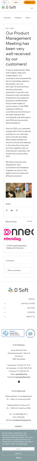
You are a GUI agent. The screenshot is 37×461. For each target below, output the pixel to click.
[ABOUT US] (4, 316)
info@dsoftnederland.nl (22, 420)
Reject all (18, 453)
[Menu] (32, 6)
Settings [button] (18, 457)
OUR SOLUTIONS (28, 303)
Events (8, 204)
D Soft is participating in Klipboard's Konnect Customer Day (16, 246)
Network (18, 18)
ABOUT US (30, 317)
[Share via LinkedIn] (12, 210)
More (28, 18)
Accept (18, 449)
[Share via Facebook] (7, 210)
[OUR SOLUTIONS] (4, 303)
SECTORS (31, 308)
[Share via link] (17, 210)
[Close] (34, 432)
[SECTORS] (4, 308)
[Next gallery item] (29, 190)
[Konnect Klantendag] (19, 233)
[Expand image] (15, 190)
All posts (7, 18)
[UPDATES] (4, 312)
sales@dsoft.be (21, 374)
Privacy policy (22, 444)
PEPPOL (32, 299)
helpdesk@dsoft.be (22, 377)
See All (29, 221)
